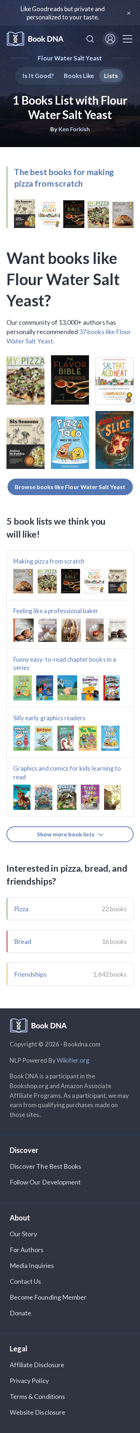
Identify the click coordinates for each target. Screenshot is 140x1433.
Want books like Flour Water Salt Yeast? (63, 279)
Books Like (79, 75)
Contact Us (25, 1281)
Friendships (30, 974)
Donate (20, 1313)
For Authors (27, 1250)
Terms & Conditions (37, 1396)
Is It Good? (38, 75)
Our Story (23, 1234)
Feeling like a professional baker (55, 611)
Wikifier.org (73, 1060)
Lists (110, 75)
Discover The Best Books (45, 1166)
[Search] (90, 39)
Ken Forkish (74, 128)
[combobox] (90, 39)
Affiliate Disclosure (37, 1365)
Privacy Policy (29, 1380)
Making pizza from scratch (48, 561)
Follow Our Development (45, 1182)
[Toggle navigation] (127, 39)
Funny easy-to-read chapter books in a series (64, 664)
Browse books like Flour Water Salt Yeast (70, 486)
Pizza (21, 909)
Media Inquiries (32, 1265)
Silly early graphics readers (49, 718)
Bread (22, 941)
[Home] (35, 39)
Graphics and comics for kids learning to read (67, 773)
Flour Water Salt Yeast (70, 58)
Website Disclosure (37, 1412)
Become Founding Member (48, 1297)
